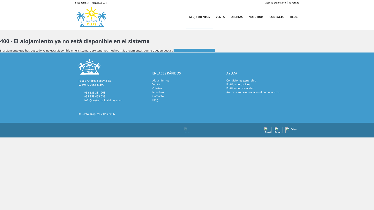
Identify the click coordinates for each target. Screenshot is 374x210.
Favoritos (294, 2)
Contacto (276, 17)
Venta (220, 17)
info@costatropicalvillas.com (103, 100)
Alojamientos (199, 17)
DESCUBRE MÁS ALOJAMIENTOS (194, 50)
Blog (294, 17)
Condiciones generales (241, 80)
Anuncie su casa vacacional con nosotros (253, 92)
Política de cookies (238, 84)
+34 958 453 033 (94, 96)
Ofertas (237, 17)
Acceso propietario (275, 2)
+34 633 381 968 (94, 92)
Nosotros (256, 17)
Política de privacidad (240, 88)
